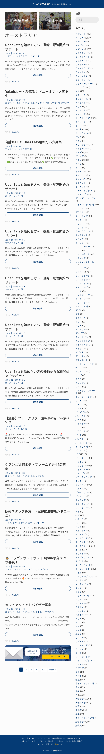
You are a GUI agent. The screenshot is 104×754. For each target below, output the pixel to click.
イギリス (79, 49)
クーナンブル (81, 194)
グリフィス (80, 223)
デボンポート (81, 360)
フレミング (80, 500)
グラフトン (80, 212)
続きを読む (38, 75)
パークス (79, 404)
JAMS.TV (15, 82)
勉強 (77, 679)
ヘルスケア (80, 530)
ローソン (79, 649)
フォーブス (80, 473)
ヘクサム (79, 519)
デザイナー (80, 352)
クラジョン (80, 208)
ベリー (78, 523)
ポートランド (81, 538)
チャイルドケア (82, 341)
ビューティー (81, 458)
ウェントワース (82, 79)
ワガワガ (79, 668)
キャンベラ (80, 179)
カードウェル (81, 133)
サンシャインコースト (85, 262)
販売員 (78, 725)
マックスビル (81, 584)
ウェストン (80, 72)
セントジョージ (82, 295)
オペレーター (81, 121)
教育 (77, 706)
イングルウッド (82, 57)
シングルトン (81, 279)
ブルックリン (81, 492)
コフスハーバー (82, 246)
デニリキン (80, 356)
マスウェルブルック (84, 576)
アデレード (80, 34)
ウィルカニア (81, 60)
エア (77, 91)
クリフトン (80, 227)
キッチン (79, 171)
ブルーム (79, 488)
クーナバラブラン (83, 190)
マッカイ (79, 580)
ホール (78, 549)
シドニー (40, 56)
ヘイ (77, 511)
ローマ (78, 653)
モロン (78, 622)
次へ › (44, 670)
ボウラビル (80, 553)
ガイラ (78, 137)
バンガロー (80, 439)
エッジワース (81, 99)
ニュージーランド (83, 397)
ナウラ (78, 379)
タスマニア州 (81, 306)
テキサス (79, 348)
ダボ (77, 314)
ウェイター (80, 64)
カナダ (31, 56)
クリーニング (81, 216)
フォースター (81, 469)
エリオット (80, 110)
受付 (77, 687)
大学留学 (79, 698)
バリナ (78, 435)
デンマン (79, 367)
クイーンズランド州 (84, 204)
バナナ (78, 420)
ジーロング (80, 268)
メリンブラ (80, 611)
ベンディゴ (80, 534)
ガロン (78, 167)
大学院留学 (80, 702)
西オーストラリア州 (84, 718)
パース (78, 408)
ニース (78, 386)
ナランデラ (80, 383)
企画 (77, 672)
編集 (77, 714)
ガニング (79, 156)
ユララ (78, 633)
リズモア (79, 641)
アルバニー (80, 41)
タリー (78, 321)
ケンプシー (80, 242)
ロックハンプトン (83, 660)
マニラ (78, 591)
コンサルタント (82, 254)
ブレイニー (80, 496)
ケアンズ (40, 476)
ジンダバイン (81, 283)
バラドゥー (80, 423)
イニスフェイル (82, 53)
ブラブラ (79, 481)
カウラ (78, 141)
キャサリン (80, 175)
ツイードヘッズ (82, 344)
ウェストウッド (82, 68)
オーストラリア (20, 56)
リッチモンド (81, 645)
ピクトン (79, 450)
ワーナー (79, 664)
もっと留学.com (41, 4)
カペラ (78, 164)
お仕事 (31, 103)
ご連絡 (55, 744)
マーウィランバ (82, 565)
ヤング (78, 630)
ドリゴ (78, 375)
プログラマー (81, 507)
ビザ (77, 454)
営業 (54, 103)
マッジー (79, 588)
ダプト (78, 310)
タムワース (80, 318)
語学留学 (65, 103)
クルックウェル (82, 231)
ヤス (77, 626)
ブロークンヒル (82, 504)
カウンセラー (81, 144)
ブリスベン (50, 612)
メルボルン (43, 569)
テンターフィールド (84, 363)
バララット (80, 431)
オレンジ (79, 125)
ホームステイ (81, 542)
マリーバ (79, 599)
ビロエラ (79, 462)
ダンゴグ (79, 333)
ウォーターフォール (84, 83)
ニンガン (79, 400)
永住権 (78, 710)
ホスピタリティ (82, 557)
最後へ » (52, 670)
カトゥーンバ (81, 148)
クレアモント (81, 235)
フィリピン (80, 465)
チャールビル (81, 337)
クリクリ (79, 220)
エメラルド (80, 102)
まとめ (8, 53)
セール (78, 291)
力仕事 (78, 676)
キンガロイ (80, 186)
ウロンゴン (80, 87)
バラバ (78, 427)
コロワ (78, 250)
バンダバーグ (81, 442)
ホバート (79, 561)
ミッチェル (80, 603)
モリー (78, 618)
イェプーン (80, 45)
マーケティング (82, 569)
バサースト (80, 416)
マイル (78, 572)
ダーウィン (80, 299)
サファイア (80, 258)
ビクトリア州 (81, 446)
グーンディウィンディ (85, 198)
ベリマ (78, 527)
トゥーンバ (80, 371)
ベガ (77, 515)
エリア (8, 56)
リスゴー (79, 637)
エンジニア (80, 114)
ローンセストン (82, 656)
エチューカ (80, 95)
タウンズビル (81, 302)
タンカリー (80, 329)
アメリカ (9, 149)
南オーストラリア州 (84, 683)
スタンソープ (81, 287)
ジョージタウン (82, 276)
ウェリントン (81, 76)
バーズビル (80, 412)
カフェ (78, 160)
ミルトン (79, 607)
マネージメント (82, 595)
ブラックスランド (83, 477)
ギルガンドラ (81, 183)
